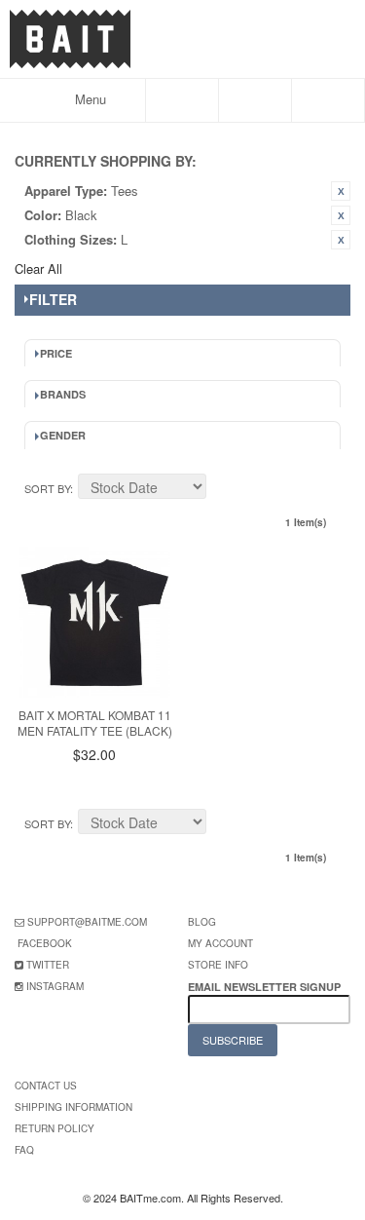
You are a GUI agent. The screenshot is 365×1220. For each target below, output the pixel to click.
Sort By (47, 488)
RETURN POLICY (54, 1128)
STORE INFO (218, 965)
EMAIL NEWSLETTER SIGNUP (266, 986)
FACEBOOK (45, 943)
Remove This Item (340, 191)
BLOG (202, 922)
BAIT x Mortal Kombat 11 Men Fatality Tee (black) (95, 723)
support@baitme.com (87, 922)
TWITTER (47, 965)
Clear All (38, 268)
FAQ (24, 1150)
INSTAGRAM (55, 986)
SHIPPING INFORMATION (73, 1107)
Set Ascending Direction (223, 489)
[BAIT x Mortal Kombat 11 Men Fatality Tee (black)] (95, 622)
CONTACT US (46, 1085)
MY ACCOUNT (220, 943)
